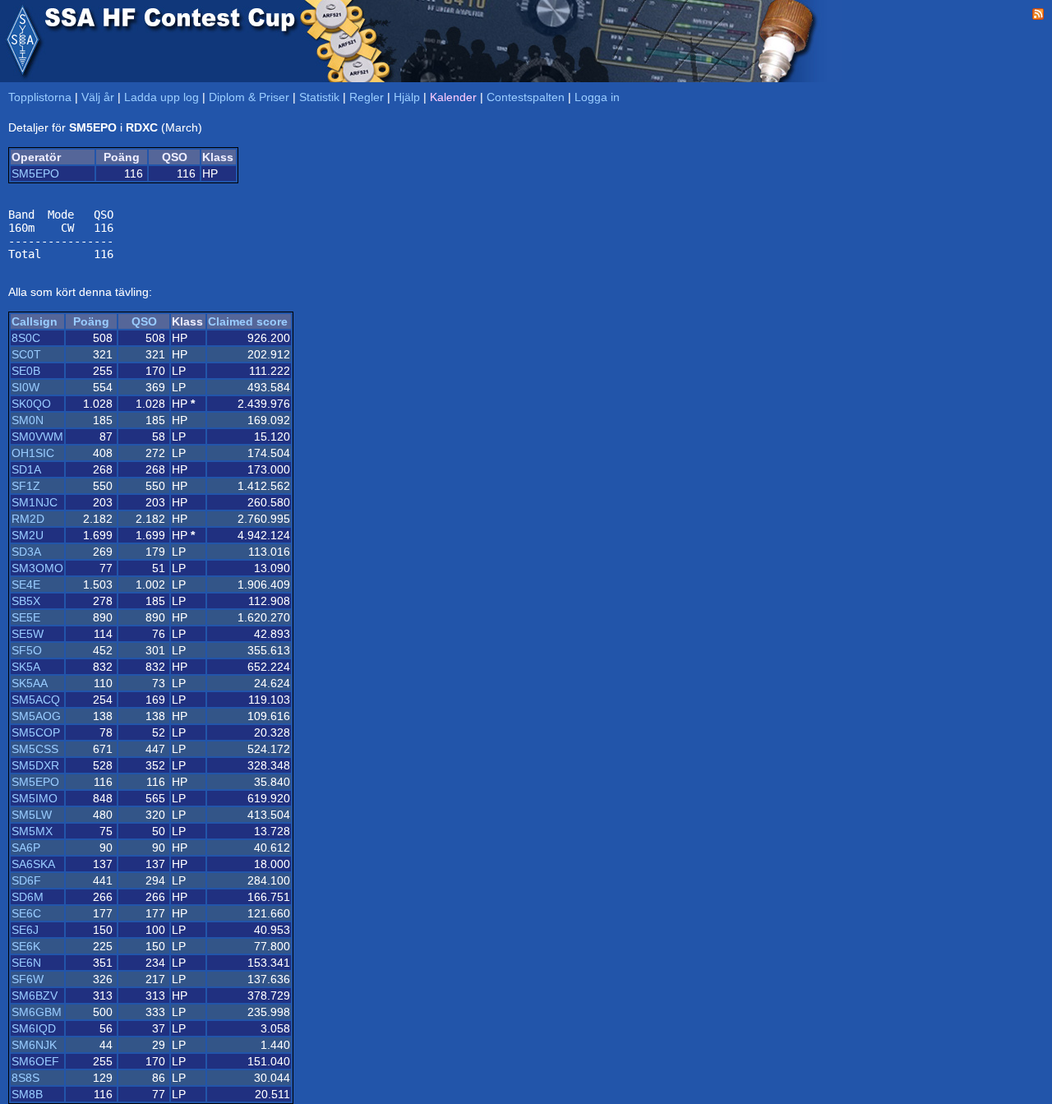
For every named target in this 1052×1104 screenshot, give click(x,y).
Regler (366, 97)
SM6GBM (37, 1012)
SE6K (26, 946)
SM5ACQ (36, 699)
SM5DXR (35, 765)
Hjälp (407, 97)
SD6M (28, 896)
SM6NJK (34, 1044)
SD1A (26, 469)
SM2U (28, 535)
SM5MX (32, 831)
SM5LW (32, 814)
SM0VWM (37, 436)
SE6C (26, 913)
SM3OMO (37, 568)
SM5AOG (36, 716)
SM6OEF (35, 1061)
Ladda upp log (161, 97)
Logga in (597, 97)
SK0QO (31, 403)
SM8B (27, 1094)
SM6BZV (35, 995)
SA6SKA (33, 864)
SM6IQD (34, 1028)
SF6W (28, 979)
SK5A (26, 666)
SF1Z (26, 485)
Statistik (319, 97)
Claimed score (248, 321)
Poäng (91, 321)
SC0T (26, 354)
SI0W (25, 387)
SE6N (26, 962)
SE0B (26, 370)
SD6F (26, 880)
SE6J (25, 929)
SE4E (26, 584)
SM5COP (36, 732)
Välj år (97, 97)
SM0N (28, 420)
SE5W (28, 633)
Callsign (35, 321)
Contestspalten (526, 97)
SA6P (26, 847)
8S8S (25, 1077)
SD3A (26, 551)
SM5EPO (35, 173)
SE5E (26, 617)
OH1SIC (33, 453)
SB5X (26, 600)
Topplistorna (40, 97)
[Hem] (22, 41)
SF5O (27, 650)
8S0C (26, 337)
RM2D (28, 518)
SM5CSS (35, 748)
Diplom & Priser (249, 97)
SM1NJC (35, 502)
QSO (144, 321)
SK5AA (30, 683)
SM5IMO (35, 798)
